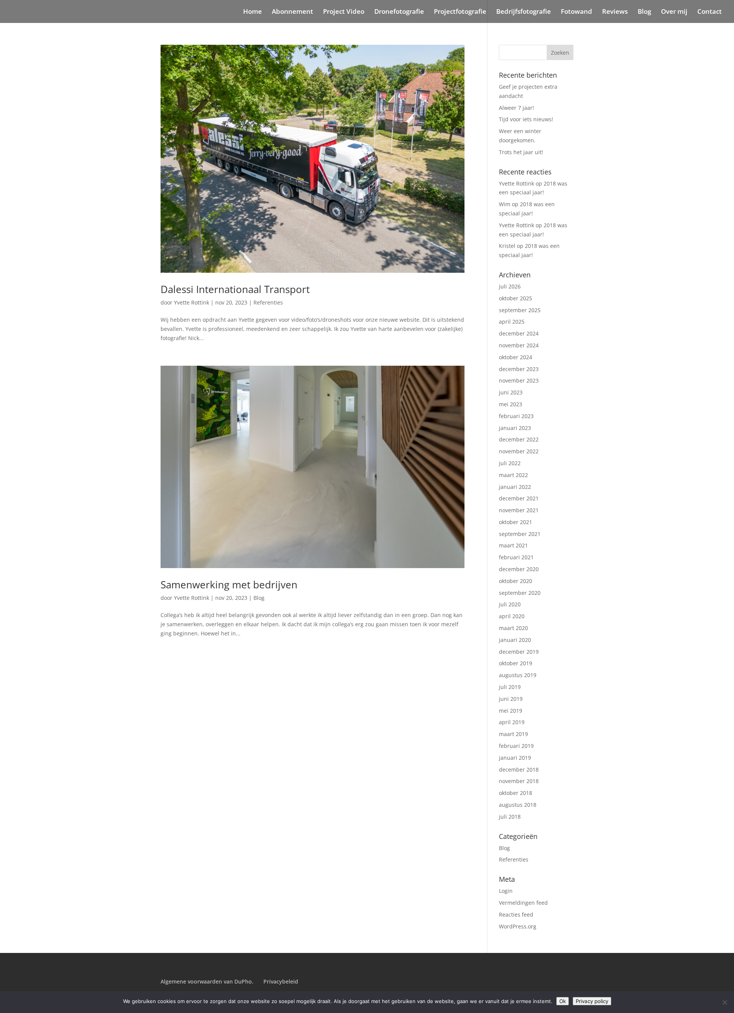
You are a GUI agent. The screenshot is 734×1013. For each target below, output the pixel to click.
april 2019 (512, 722)
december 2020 (519, 569)
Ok (562, 1001)
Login (506, 890)
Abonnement (292, 12)
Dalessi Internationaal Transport (235, 289)
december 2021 (519, 498)
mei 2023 (510, 404)
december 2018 (519, 769)
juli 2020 (510, 604)
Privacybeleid (280, 981)
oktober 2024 (515, 357)
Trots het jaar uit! (521, 152)
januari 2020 (515, 639)
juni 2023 (511, 392)
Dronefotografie (399, 12)
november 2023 (519, 380)
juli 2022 (510, 463)
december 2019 (519, 651)
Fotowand (576, 12)
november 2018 (519, 781)
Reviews (615, 12)
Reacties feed (516, 914)
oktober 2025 (515, 298)
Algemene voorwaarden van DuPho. (207, 981)
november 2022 (519, 451)
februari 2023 (516, 416)
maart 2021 (513, 545)
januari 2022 (515, 486)
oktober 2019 (515, 663)
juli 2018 (510, 816)
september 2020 (520, 592)
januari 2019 (515, 757)
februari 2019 (516, 745)
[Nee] (724, 1002)
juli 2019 (510, 687)
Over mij (674, 12)
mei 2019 (510, 710)
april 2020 (512, 616)
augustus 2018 (517, 804)
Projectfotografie (460, 12)
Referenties (268, 302)
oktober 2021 (515, 522)
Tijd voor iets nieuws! (526, 119)
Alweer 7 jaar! (516, 107)
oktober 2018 (515, 792)
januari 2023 (515, 428)
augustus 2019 (517, 675)
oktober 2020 (515, 581)
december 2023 (519, 369)
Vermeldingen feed (523, 902)
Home (252, 12)
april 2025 (512, 321)
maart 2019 (513, 734)
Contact (709, 12)
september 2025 (520, 310)
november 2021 (519, 510)
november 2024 (519, 345)
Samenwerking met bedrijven (229, 584)
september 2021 (520, 533)
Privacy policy (592, 1001)
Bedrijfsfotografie (523, 12)
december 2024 (519, 333)
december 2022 (519, 439)
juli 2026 (510, 286)
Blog (644, 12)
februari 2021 (516, 557)
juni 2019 (511, 698)
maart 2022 (513, 475)
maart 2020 (513, 628)
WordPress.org (517, 926)
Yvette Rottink (191, 302)
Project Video (343, 12)
